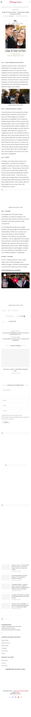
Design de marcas (5, 642)
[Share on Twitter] (21, 316)
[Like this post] (18, 316)
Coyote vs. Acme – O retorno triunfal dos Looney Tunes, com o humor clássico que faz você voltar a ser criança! (20, 567)
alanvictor (11, 16)
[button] (15, 376)
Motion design (4, 645)
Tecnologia (4, 648)
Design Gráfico (4, 640)
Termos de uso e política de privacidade (20, 690)
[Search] (29, 2)
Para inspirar (4, 650)
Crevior (17, 692)
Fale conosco (4, 665)
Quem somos (4, 660)
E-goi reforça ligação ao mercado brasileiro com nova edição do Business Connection (19, 577)
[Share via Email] (24, 316)
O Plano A (19, 693)
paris (9, 310)
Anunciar (3, 663)
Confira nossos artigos (11, 637)
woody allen (15, 310)
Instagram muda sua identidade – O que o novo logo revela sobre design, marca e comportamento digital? (20, 605)
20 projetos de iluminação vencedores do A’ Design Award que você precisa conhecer (20, 596)
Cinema (3, 310)
